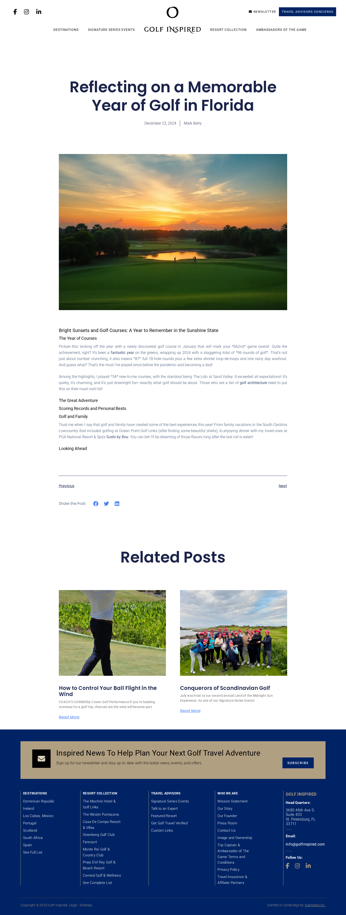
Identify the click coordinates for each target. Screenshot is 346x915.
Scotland (30, 830)
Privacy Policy (228, 869)
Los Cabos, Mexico (38, 816)
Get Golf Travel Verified (169, 823)
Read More (69, 717)
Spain (27, 845)
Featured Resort (164, 816)
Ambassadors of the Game (281, 30)
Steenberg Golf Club (99, 835)
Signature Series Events (111, 30)
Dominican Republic (39, 801)
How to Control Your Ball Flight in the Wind (108, 691)
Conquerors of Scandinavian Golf (225, 688)
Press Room (227, 823)
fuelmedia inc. (315, 905)
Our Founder (227, 816)
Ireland (28, 808)
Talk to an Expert (164, 808)
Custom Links (162, 830)
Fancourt (90, 842)
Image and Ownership (234, 838)
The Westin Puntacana (101, 814)
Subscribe (298, 763)
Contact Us (226, 830)
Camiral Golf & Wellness (102, 875)
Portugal (29, 823)
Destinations (66, 30)
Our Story (224, 808)
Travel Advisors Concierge (308, 11)
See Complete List (97, 883)
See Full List (32, 852)
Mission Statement (232, 801)
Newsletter (264, 11)
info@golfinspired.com (305, 844)
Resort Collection (228, 30)
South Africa (33, 838)
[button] (96, 503)
